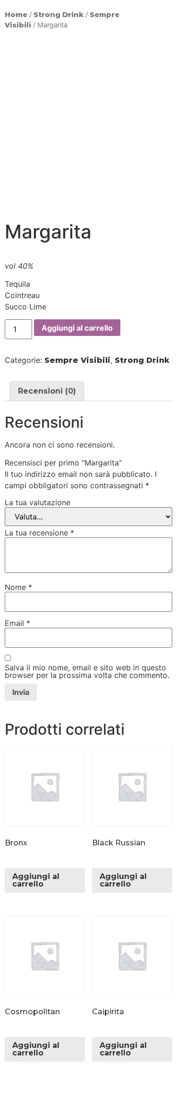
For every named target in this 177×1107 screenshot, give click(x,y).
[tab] (47, 391)
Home (16, 14)
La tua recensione (39, 532)
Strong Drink (59, 14)
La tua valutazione (37, 502)
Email (17, 623)
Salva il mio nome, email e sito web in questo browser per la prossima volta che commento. (87, 671)
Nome (18, 587)
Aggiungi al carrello (77, 328)
